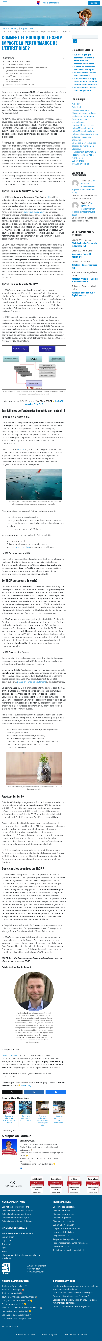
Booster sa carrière (80, 110)
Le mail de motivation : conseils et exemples (73, 1293)
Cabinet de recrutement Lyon (15, 1218)
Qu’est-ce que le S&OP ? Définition (18, 62)
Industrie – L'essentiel (81, 137)
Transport (6, 1244)
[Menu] (5, 3)
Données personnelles (25, 1334)
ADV (4, 1248)
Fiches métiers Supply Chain (85, 134)
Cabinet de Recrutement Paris (15, 1207)
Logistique (76, 149)
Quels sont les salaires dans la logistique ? (72, 1306)
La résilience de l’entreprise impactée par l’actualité (26, 68)
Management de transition (84, 152)
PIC (48, 197)
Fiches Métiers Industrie (82, 128)
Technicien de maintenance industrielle (70, 1250)
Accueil (5, 28)
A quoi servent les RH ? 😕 (14, 1304)
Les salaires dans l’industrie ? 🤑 (16, 1311)
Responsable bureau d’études (66, 1228)
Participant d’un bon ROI (17, 82)
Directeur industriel (61, 1210)
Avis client (76, 107)
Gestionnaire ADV (61, 1246)
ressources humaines (20, 547)
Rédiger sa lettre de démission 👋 (17, 1300)
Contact (94, 2)
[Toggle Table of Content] (61, 58)
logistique (28, 212)
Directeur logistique (62, 1218)
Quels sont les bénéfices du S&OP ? (19, 85)
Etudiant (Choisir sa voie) (83, 125)
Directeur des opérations (64, 1207)
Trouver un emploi (80, 164)
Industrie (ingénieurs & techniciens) (17, 1233)
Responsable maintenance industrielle (70, 1243)
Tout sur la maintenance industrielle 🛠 (19, 1297)
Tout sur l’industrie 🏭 (12, 1293)
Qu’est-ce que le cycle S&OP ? (17, 65)
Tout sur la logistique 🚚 (13, 1290)
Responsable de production (65, 1239)
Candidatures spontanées (75, 1334)
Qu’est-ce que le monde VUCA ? (20, 71)
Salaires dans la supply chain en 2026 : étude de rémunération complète (86, 81)
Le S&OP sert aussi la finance (19, 79)
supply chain (39, 212)
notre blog (26, 1085)
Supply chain (27, 28)
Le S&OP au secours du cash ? (17, 76)
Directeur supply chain (63, 1214)
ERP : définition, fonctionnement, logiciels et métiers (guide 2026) (84, 187)
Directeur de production (64, 1221)
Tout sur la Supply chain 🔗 (14, 1286)
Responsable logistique (63, 1232)
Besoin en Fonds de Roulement (31, 682)
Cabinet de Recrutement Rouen (16, 1214)
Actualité (76, 104)
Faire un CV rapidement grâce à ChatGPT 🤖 (22, 1308)
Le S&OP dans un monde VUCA (20, 73)
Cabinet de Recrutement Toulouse (17, 1210)
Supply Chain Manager (63, 1225)
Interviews (76, 140)
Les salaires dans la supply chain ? (17, 1318)
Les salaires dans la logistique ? (16, 1315)
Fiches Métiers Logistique (83, 131)
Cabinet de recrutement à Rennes (17, 1221)
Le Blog (14, 28)
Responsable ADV (61, 1236)
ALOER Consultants (11, 1055)
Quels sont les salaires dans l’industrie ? (71, 1296)
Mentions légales (49, 1334)
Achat (4, 1251)
